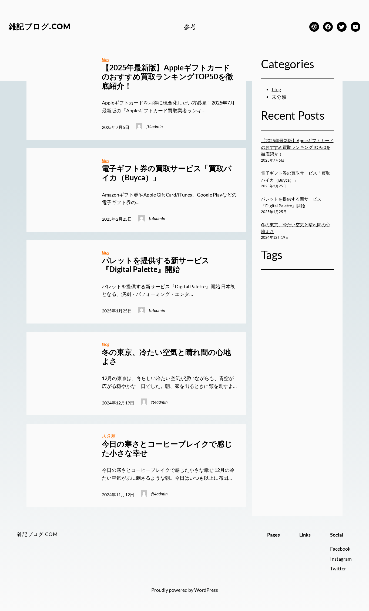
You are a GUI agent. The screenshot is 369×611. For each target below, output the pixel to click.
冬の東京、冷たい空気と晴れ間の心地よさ (166, 357)
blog (105, 59)
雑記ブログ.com (40, 26)
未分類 (108, 436)
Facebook (340, 549)
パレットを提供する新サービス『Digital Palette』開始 (156, 265)
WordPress (206, 590)
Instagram (341, 559)
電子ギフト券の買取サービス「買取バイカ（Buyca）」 (167, 173)
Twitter (338, 568)
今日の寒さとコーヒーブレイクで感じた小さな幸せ (167, 448)
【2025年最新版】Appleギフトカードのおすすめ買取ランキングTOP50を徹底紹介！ (167, 76)
